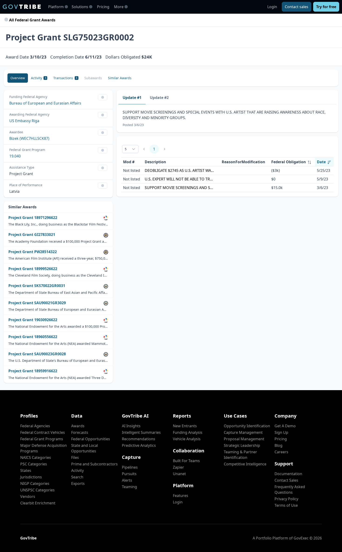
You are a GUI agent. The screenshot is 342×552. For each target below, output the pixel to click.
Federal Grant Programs (41, 438)
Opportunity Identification (247, 425)
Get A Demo (285, 425)
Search (77, 477)
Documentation (288, 473)
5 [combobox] (126, 149)
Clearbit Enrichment (37, 503)
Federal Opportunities (90, 438)
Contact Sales (286, 480)
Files (75, 457)
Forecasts (79, 432)
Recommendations (138, 438)
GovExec (301, 538)
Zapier (178, 467)
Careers (281, 451)
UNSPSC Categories (37, 490)
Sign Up (281, 432)
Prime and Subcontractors (94, 464)
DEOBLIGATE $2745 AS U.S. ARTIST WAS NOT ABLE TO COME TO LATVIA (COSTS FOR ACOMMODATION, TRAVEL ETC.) (180, 170)
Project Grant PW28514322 (32, 252)
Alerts (127, 480)
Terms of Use (286, 505)
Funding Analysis (187, 432)
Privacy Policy (286, 498)
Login (272, 6)
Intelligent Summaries (141, 432)
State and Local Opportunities (84, 448)
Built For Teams (186, 460)
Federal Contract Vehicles (42, 432)
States (25, 470)
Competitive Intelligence (245, 464)
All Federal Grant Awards (31, 20)
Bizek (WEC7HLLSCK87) (29, 138)
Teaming (129, 486)
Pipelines (130, 467)
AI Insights (131, 425)
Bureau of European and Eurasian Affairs (45, 103)
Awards (77, 425)
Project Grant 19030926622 (32, 320)
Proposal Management (244, 438)
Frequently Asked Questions (290, 489)
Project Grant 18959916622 (32, 371)
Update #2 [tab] (159, 97)
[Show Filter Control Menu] (102, 97)
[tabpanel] (227, 118)
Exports (78, 483)
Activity (77, 470)
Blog (278, 445)
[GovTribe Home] (22, 7)
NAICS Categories (35, 457)
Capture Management (243, 432)
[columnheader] (292, 162)
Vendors (27, 496)
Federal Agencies (35, 425)
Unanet (179, 473)
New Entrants (185, 425)
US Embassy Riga (24, 120)
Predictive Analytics (139, 445)
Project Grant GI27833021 (31, 234)
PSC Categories (33, 464)
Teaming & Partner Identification (240, 454)
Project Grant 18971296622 (32, 218)
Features (180, 495)
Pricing (103, 6)
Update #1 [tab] (132, 97)
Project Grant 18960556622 (32, 337)
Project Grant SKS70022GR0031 (36, 286)
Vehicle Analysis (187, 438)
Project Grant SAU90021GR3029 (37, 303)
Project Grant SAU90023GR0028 (37, 354)
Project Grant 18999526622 (32, 269)
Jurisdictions (31, 477)
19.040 (15, 156)
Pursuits (129, 473)
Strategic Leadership (242, 445)
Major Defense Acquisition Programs (43, 448)
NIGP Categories (34, 483)
